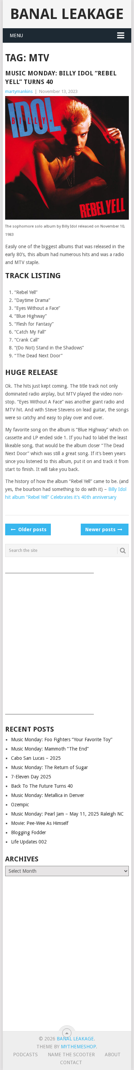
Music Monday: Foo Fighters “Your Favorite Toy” (61, 739)
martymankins (19, 91)
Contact (71, 1062)
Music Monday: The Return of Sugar (49, 767)
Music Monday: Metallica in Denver (47, 795)
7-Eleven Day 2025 (31, 776)
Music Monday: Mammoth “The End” (50, 749)
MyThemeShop (78, 1046)
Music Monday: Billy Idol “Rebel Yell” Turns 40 (60, 77)
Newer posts (101, 529)
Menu (16, 35)
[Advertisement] (67, 641)
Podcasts (25, 1054)
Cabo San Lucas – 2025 (36, 758)
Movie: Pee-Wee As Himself (39, 823)
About (113, 1054)
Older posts (31, 529)
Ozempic (20, 804)
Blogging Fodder (28, 832)
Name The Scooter (71, 1054)
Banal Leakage (67, 14)
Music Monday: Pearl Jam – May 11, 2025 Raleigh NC (67, 814)
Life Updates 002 (29, 842)
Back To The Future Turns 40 (42, 786)
